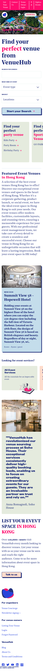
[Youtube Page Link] (12, 664)
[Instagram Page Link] (22, 664)
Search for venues (9, 69)
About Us (6, 652)
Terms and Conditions (12, 657)
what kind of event (9, 82)
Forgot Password (10, 635)
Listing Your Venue (11, 626)
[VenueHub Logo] (4, 15)
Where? (5, 94)
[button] (4, 276)
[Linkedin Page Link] (17, 664)
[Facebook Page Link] (3, 664)
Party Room (10, 145)
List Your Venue (5, 4)
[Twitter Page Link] (7, 664)
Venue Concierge (10, 608)
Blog (4, 648)
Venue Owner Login (23, 4)
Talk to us (11, 574)
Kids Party (9, 140)
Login (4, 630)
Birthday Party (11, 150)
